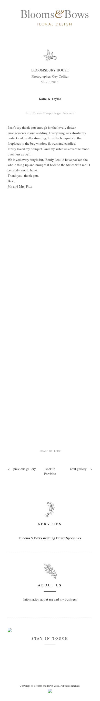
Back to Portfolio (50, 471)
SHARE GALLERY (50, 451)
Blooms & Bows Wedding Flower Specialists (50, 538)
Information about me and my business (50, 599)
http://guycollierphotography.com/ (50, 113)
